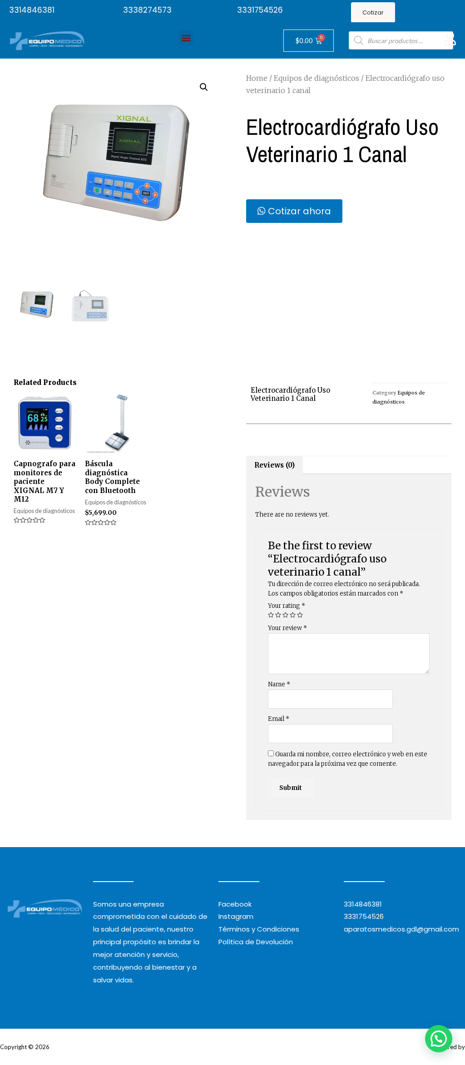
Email (278, 719)
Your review (287, 628)
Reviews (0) (274, 465)
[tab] (274, 465)
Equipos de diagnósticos (316, 78)
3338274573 (147, 10)
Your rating (286, 606)
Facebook (235, 904)
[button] (373, 12)
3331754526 (260, 10)
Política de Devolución (255, 942)
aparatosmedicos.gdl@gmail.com (401, 929)
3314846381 (31, 10)
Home (256, 78)
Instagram (235, 916)
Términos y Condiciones (258, 929)
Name (279, 684)
